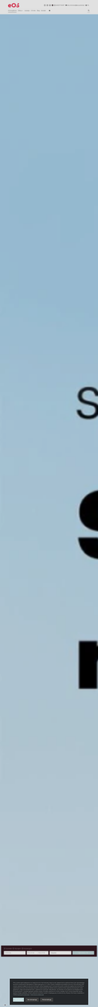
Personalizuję (46, 999)
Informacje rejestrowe (37, 994)
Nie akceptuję (32, 999)
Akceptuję (18, 999)
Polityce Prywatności (23, 994)
